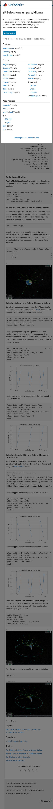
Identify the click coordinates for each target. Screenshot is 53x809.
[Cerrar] (49, 5)
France (5, 82)
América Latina (8, 48)
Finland (5, 78)
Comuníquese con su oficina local (26, 138)
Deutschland (7, 72)
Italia (5, 89)
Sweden (31, 78)
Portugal (31, 75)
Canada (6, 52)
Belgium (6, 65)
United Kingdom (34, 96)
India (5, 109)
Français (33, 92)
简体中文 (8, 119)
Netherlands (32, 65)
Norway (31, 68)
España (6, 75)
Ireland (5, 85)
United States (8, 55)
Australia (6, 105)
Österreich (32, 72)
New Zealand (8, 112)
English (32, 89)
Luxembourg (7, 92)
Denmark (6, 68)
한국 (4, 129)
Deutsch (33, 85)
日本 (4, 126)
